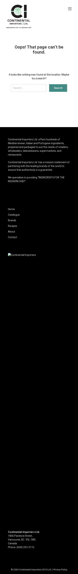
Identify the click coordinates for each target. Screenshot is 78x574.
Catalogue (14, 214)
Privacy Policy (60, 569)
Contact (12, 237)
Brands (12, 220)
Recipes (12, 226)
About (11, 231)
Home (11, 209)
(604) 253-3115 (25, 547)
